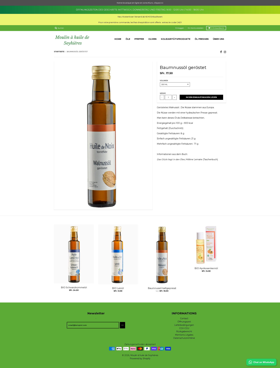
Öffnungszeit (184, 321)
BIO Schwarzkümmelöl (74, 287)
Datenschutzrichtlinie (184, 338)
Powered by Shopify (140, 358)
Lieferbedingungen (184, 325)
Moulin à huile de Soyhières (144, 355)
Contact (184, 318)
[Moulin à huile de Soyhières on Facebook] (221, 52)
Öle (128, 39)
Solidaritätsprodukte (175, 39)
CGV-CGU (184, 328)
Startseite (59, 52)
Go (122, 325)
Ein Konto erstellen (195, 28)
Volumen (164, 81)
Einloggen (179, 28)
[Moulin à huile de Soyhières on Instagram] (225, 52)
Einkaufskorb (217, 28)
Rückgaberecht (184, 331)
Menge (163, 93)
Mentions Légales (184, 335)
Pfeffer (139, 39)
